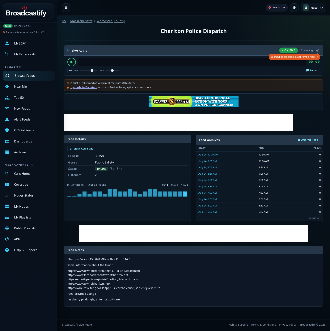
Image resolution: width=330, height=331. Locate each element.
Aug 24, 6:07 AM (207, 205)
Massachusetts (81, 21)
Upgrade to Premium (83, 87)
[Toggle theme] (294, 7)
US (64, 21)
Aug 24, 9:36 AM (207, 161)
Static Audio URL (83, 148)
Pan (102, 70)
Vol (76, 70)
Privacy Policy (287, 324)
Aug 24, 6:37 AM (207, 199)
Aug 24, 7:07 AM (207, 192)
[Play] (71, 62)
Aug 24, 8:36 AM (207, 173)
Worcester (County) (111, 21)
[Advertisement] (178, 122)
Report (313, 70)
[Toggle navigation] (66, 7)
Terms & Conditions (263, 324)
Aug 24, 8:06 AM (207, 180)
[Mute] (70, 70)
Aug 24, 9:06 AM (207, 167)
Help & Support (238, 324)
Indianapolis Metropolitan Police (23, 32)
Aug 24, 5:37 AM (207, 212)
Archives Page (309, 139)
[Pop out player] (317, 50)
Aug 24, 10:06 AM (208, 154)
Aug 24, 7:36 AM (207, 186)
